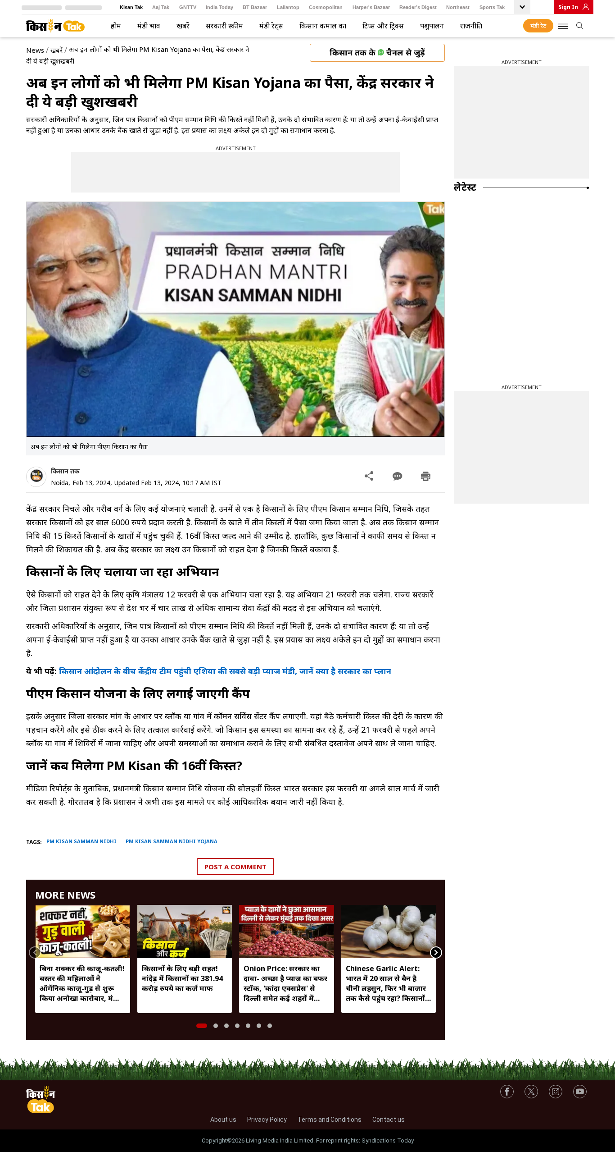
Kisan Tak (131, 7)
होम (116, 26)
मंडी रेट (538, 26)
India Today (219, 7)
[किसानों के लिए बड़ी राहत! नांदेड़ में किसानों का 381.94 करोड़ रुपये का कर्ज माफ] (184, 931)
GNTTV (187, 7)
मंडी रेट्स (271, 26)
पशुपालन (432, 26)
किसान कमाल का (322, 26)
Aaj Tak (160, 7)
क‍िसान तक (65, 471)
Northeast (458, 7)
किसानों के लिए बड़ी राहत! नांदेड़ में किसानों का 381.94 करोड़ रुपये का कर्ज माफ (182, 978)
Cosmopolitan (326, 7)
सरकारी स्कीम (224, 26)
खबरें (183, 26)
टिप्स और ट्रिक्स (383, 26)
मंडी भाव (148, 26)
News (35, 50)
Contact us (388, 1119)
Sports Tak (492, 7)
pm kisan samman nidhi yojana (171, 841)
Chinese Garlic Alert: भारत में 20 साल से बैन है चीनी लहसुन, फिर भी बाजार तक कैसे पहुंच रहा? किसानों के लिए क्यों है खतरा (386, 983)
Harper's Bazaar (371, 7)
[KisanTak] (55, 25)
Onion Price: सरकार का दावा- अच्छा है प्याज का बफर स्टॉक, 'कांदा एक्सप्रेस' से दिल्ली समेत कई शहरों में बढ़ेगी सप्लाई (285, 983)
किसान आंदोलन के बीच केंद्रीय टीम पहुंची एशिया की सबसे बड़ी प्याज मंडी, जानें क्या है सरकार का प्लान (225, 670)
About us (223, 1119)
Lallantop (288, 7)
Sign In (568, 7)
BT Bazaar (255, 7)
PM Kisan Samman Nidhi (81, 841)
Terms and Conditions (330, 1119)
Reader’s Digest (418, 7)
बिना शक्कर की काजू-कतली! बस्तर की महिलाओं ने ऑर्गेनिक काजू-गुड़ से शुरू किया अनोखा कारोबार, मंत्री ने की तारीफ (82, 983)
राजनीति (471, 26)
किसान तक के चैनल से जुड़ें (377, 52)
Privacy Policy (267, 1119)
